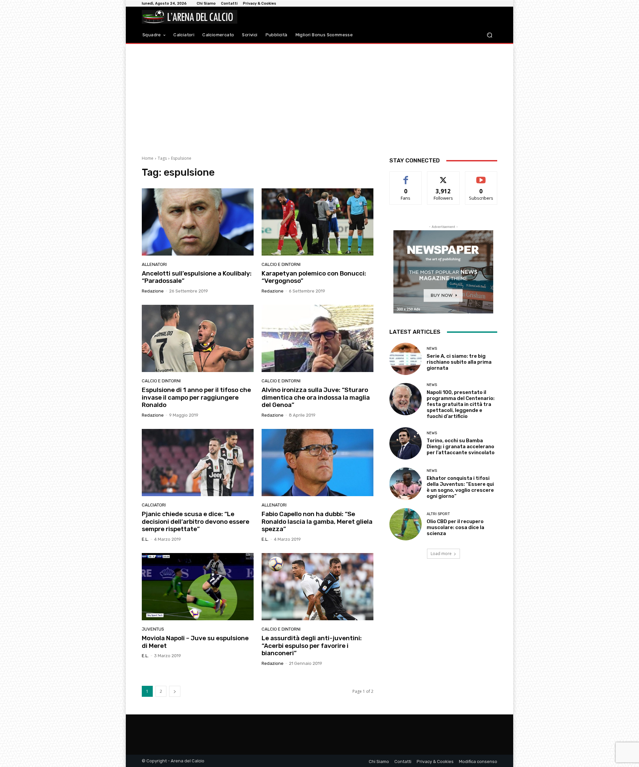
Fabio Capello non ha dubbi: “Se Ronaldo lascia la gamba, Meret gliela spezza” (317, 521)
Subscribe (481, 176)
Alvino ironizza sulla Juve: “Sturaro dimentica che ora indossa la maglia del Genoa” (316, 397)
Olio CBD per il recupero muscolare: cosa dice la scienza (455, 527)
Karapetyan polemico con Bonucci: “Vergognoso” (314, 277)
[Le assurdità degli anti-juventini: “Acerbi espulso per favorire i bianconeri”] (317, 586)
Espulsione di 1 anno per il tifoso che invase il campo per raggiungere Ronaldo (196, 397)
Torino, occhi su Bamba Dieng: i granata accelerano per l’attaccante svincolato (461, 447)
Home (147, 158)
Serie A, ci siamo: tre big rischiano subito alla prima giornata (459, 362)
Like (406, 176)
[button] (489, 35)
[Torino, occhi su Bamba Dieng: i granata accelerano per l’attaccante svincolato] (405, 443)
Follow (443, 176)
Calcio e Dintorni (281, 264)
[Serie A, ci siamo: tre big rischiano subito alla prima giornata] (405, 359)
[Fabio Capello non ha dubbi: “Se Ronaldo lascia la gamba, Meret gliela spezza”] (317, 462)
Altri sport (438, 514)
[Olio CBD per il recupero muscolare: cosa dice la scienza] (405, 524)
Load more (441, 553)
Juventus (153, 629)
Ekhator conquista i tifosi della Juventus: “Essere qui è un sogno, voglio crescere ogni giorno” (460, 487)
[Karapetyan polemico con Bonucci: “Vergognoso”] (317, 222)
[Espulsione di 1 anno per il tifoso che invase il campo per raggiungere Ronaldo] (198, 338)
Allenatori (154, 264)
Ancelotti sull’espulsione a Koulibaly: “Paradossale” (197, 277)
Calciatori (154, 505)
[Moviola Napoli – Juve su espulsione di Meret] (198, 586)
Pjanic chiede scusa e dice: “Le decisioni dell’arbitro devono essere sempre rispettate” (195, 521)
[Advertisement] (319, 97)
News (432, 348)
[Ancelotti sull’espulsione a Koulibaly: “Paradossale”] (198, 222)
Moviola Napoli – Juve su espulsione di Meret (195, 642)
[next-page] (174, 691)
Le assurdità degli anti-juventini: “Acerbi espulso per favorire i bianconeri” (312, 645)
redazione (153, 290)
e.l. (145, 539)
